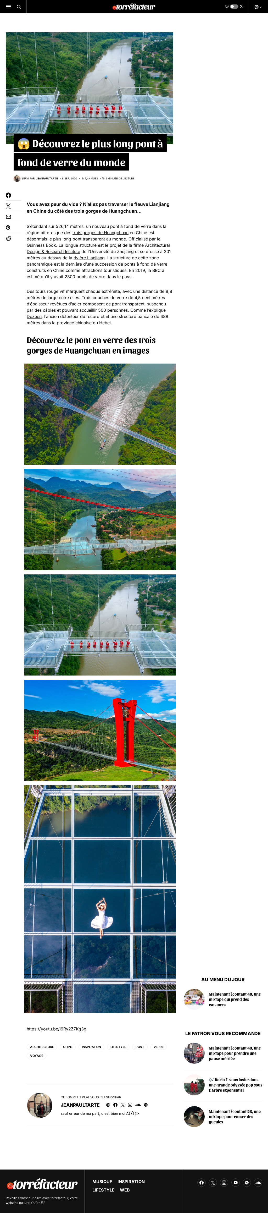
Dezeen (34, 316)
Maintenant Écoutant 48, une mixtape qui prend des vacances (235, 999)
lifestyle (118, 1047)
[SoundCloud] (258, 1182)
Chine (67, 1047)
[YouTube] (235, 1182)
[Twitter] (213, 1182)
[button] (8, 6)
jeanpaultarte (80, 1105)
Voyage (36, 1056)
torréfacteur (59, 1198)
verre (159, 1047)
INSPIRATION (131, 1181)
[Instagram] (224, 1182)
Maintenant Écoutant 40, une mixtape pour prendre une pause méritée (235, 1053)
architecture (42, 1047)
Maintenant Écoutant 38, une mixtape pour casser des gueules (235, 1116)
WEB (125, 1190)
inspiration (91, 1047)
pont (140, 1047)
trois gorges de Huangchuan (105, 211)
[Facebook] (201, 1182)
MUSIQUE (102, 1181)
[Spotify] (247, 1182)
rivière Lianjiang (89, 257)
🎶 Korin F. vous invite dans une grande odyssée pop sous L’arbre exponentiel (235, 1085)
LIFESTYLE (103, 1190)
